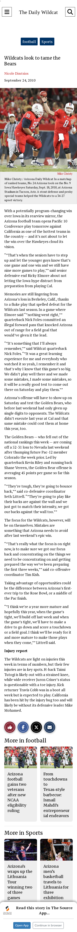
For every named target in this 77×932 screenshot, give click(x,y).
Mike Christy (65, 174)
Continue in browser (48, 925)
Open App (22, 925)
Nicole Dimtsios (16, 73)
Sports (47, 41)
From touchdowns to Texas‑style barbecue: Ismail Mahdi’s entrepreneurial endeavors (56, 795)
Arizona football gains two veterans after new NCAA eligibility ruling (16, 792)
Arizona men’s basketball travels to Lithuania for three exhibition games (56, 884)
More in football (25, 740)
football (29, 41)
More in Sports (23, 833)
